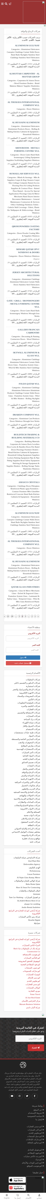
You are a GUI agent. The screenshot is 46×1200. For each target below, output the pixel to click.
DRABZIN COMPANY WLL (26, 415)
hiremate (36, 894)
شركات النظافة (34, 825)
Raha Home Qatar (33, 884)
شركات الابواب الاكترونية (30, 809)
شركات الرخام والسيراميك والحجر (26, 690)
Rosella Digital (34, 920)
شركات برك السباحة (32, 719)
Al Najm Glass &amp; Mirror (28, 878)
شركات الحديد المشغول (30, 822)
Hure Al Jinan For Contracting (28, 887)
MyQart (37, 923)
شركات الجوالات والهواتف (29, 795)
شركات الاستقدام (33, 729)
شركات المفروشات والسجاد (28, 696)
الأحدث (24, 40)
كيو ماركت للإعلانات (34, 1139)
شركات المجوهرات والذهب (29, 742)
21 (8, 616)
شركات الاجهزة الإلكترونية (29, 693)
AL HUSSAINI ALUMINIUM (25, 122)
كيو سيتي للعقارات (34, 1126)
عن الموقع (38, 1110)
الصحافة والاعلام (33, 812)
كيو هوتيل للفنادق (35, 1150)
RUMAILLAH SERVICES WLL (24, 173)
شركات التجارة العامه (31, 759)
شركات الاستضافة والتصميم (29, 713)
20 (12, 616)
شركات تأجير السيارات (31, 752)
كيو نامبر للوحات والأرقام (32, 1163)
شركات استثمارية (33, 686)
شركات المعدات (33, 766)
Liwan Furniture (33, 874)
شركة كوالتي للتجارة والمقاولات (27, 881)
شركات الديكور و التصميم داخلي (27, 683)
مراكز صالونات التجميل (30, 786)
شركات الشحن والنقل (31, 769)
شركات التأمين (34, 699)
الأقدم (31, 40)
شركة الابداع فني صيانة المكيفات (27, 858)
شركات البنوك (34, 736)
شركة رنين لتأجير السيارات (29, 917)
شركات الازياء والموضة (31, 835)
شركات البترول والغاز (31, 726)
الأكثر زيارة (17, 37)
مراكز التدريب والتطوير (31, 789)
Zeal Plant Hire (34, 861)
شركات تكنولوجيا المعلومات (29, 703)
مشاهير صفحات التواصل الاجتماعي (26, 832)
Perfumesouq (35, 871)
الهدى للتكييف (34, 868)
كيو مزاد (38, 1159)
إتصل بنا (39, 1119)
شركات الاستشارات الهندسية (28, 749)
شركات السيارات (33, 716)
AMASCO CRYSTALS (29, 482)
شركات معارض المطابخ (30, 746)
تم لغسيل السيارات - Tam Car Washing (24, 897)
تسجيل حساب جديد (21, 663)
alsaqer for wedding (32, 904)
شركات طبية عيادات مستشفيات (27, 733)
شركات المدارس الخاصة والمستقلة (26, 739)
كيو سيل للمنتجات (34, 1136)
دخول (22, 657)
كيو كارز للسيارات (35, 1130)
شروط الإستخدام (35, 1113)
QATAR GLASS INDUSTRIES (25, 587)
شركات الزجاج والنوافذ (31, 772)
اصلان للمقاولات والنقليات (29, 891)
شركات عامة (35, 842)
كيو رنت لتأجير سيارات (33, 1156)
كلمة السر (36, 645)
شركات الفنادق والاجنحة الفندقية (27, 792)
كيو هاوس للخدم (35, 1133)
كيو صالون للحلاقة (34, 1143)
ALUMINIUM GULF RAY (27, 45)
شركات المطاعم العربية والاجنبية (27, 799)
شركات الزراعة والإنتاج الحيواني (27, 829)
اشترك (35, 1048)
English (6, 1198)
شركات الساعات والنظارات (29, 802)
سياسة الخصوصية (34, 1116)
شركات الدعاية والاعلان (30, 819)
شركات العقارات (33, 709)
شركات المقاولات (33, 680)
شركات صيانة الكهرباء (31, 723)
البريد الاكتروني (34, 633)
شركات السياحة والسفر (30, 776)
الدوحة (30, 67)
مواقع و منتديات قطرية (31, 839)
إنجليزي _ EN (17, 67)
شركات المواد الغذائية (31, 756)
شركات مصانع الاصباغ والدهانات (27, 805)
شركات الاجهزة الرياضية (30, 779)
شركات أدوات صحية (32, 815)
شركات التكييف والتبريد (30, 706)
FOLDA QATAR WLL (29, 384)
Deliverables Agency (32, 864)
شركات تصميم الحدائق (31, 762)
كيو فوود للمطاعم (35, 1153)
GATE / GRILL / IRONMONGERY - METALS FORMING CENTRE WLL (23, 304)
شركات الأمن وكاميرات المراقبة (27, 782)
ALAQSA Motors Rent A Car (28, 901)
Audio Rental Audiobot (31, 907)
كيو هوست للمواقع (34, 1166)
